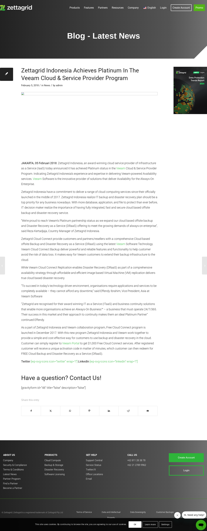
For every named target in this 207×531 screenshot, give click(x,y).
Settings (165, 524)
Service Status (93, 465)
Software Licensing (54, 474)
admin (59, 85)
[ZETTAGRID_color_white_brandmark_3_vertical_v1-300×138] (16, 7)
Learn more (150, 524)
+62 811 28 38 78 (136, 460)
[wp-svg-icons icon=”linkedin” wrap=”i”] (114, 361)
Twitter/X (91, 469)
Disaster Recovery (54, 469)
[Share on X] (50, 411)
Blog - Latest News (103, 35)
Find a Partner (10, 483)
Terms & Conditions (13, 469)
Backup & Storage (53, 465)
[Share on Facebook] (31, 411)
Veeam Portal (70, 343)
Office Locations (94, 474)
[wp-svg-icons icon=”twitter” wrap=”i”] (54, 361)
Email (89, 478)
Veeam (120, 168)
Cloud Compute (52, 460)
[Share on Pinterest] (89, 411)
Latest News (10, 474)
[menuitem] (74, 7)
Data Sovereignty (138, 512)
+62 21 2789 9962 (136, 465)
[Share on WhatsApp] (70, 411)
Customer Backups (165, 512)
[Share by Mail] (147, 411)
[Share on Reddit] (128, 411)
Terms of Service (84, 512)
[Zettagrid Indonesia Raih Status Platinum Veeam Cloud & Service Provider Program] (2, 265)
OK (135, 524)
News (47, 85)
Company (8, 460)
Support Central (94, 460)
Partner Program (12, 478)
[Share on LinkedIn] (109, 411)
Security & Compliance (15, 465)
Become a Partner (12, 488)
